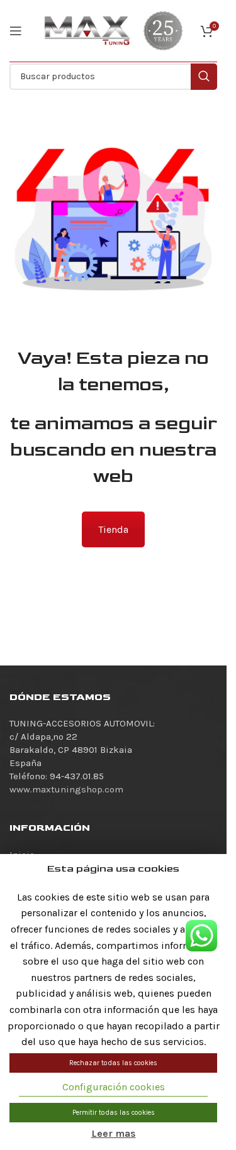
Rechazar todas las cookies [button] (113, 1063)
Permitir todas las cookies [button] (113, 1113)
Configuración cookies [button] (113, 1087)
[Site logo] (87, 30)
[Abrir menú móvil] (15, 30)
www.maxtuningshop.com (66, 789)
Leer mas (113, 1133)
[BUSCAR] (204, 76)
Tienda (113, 529)
